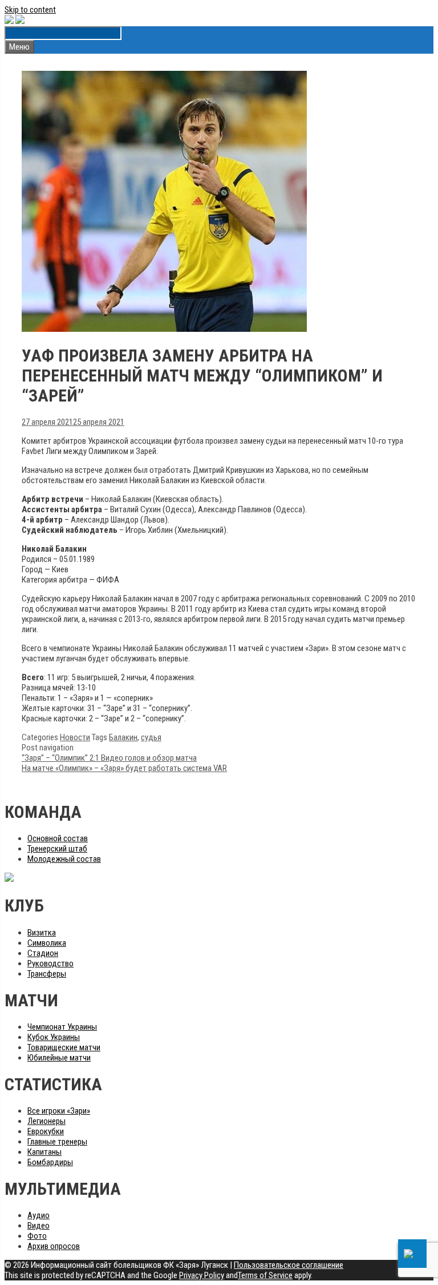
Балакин (123, 737)
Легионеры (46, 1121)
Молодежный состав (64, 859)
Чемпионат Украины (62, 1027)
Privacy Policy (201, 1275)
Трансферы (46, 974)
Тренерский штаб (57, 849)
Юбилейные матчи (59, 1058)
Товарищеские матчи (63, 1047)
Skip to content (30, 10)
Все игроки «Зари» (58, 1111)
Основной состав (57, 838)
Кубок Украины (53, 1037)
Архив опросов (53, 1246)
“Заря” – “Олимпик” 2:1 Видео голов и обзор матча (109, 758)
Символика (46, 943)
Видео (38, 1225)
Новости (75, 737)
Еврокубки (45, 1131)
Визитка (41, 932)
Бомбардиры (50, 1162)
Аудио (38, 1215)
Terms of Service (265, 1275)
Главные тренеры (57, 1142)
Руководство (50, 963)
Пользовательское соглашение (288, 1265)
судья (151, 737)
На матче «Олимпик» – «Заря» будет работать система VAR (124, 768)
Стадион (42, 953)
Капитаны (44, 1152)
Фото (37, 1236)
